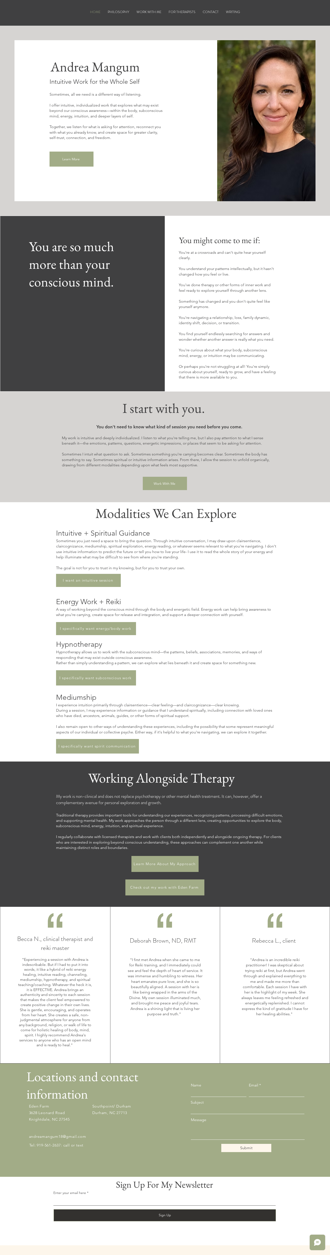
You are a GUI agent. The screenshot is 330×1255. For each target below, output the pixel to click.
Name (196, 1085)
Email (253, 1085)
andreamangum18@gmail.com (57, 1136)
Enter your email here (69, 1192)
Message (198, 1120)
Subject (197, 1102)
